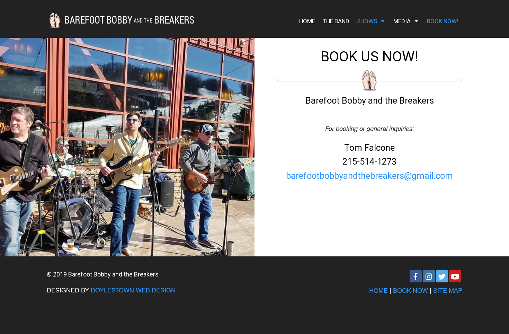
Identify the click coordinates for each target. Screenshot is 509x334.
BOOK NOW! (442, 21)
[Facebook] (416, 276)
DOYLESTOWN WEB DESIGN (133, 289)
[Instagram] (429, 276)
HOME (307, 21)
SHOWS (367, 21)
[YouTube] (455, 276)
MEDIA (402, 21)
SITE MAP (447, 290)
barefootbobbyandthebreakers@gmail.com (369, 175)
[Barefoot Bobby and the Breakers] (120, 17)
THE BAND (336, 21)
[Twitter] (442, 276)
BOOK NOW (410, 290)
